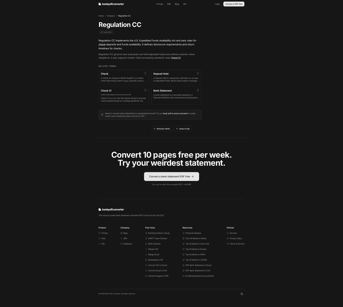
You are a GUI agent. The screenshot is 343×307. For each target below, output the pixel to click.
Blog (177, 4)
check (102, 44)
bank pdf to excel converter (175, 113)
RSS (125, 238)
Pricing (159, 4)
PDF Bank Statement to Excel (198, 265)
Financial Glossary (193, 233)
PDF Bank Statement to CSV (198, 270)
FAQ (169, 4)
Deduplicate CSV (155, 260)
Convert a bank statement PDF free (169, 176)
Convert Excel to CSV (157, 270)
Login (217, 4)
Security (233, 233)
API (184, 4)
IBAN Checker (154, 244)
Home (101, 16)
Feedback (128, 244)
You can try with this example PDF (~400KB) (171, 184)
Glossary (111, 16)
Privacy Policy (236, 238)
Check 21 (176, 57)
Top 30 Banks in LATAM (196, 260)
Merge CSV (153, 249)
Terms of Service (237, 244)
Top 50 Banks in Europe (196, 249)
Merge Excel (153, 254)
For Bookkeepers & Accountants (200, 276)
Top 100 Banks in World (196, 238)
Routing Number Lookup (159, 233)
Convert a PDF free (233, 4)
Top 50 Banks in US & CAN (197, 244)
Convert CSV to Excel (157, 265)
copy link (107, 32)
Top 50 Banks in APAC (195, 254)
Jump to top (184, 129)
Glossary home (163, 129)
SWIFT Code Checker (157, 238)
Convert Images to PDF (158, 276)
